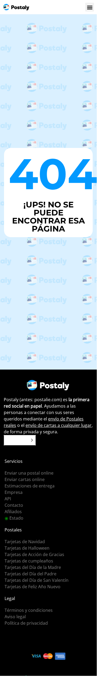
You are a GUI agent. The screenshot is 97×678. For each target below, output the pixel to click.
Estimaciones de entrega (30, 486)
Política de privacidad (26, 623)
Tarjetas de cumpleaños (29, 561)
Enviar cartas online (25, 479)
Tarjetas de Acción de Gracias (34, 554)
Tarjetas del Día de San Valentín (37, 580)
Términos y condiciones (29, 610)
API (8, 499)
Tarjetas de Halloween (27, 548)
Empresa (14, 492)
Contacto (14, 505)
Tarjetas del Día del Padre (30, 574)
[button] (89, 7)
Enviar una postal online (29, 473)
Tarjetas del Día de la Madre (33, 567)
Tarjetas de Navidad (25, 542)
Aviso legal (15, 617)
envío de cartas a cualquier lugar (59, 425)
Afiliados (13, 512)
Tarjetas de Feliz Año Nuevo (32, 587)
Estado (14, 518)
